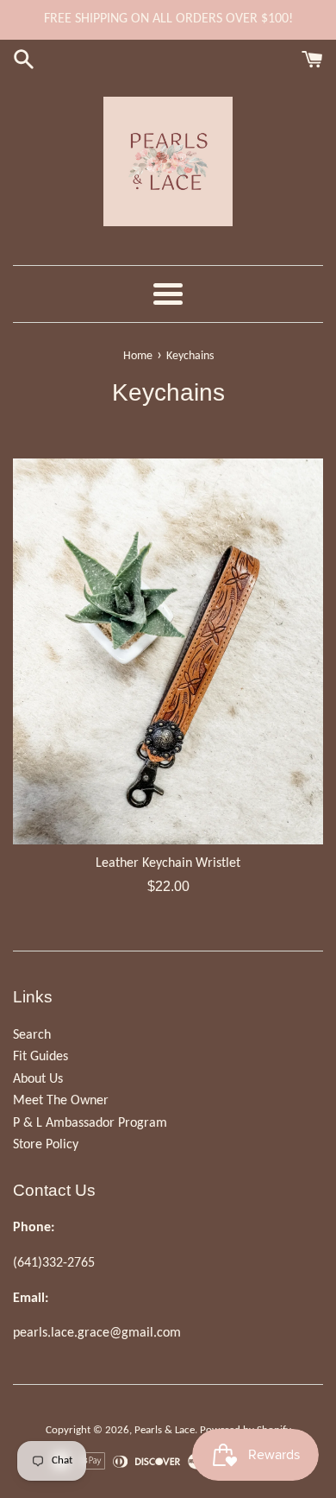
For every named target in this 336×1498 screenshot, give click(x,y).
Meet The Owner (61, 1101)
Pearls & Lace (164, 1430)
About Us (38, 1079)
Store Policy (45, 1145)
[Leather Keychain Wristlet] (168, 651)
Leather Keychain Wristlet (168, 863)
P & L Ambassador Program (90, 1123)
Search (32, 1035)
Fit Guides (40, 1057)
